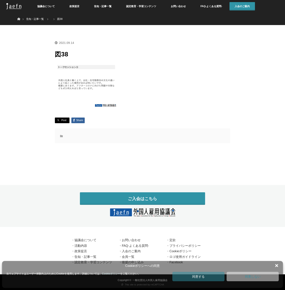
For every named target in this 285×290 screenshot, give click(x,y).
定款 (172, 240)
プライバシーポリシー (185, 245)
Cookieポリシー (111, 273)
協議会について (46, 6)
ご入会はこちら (142, 198)
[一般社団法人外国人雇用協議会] (142, 214)
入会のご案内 (242, 6)
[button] (277, 265)
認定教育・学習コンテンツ (141, 6)
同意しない (253, 276)
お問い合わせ (178, 6)
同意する (198, 276)
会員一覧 (128, 256)
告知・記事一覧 (103, 6)
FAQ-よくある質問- (211, 6)
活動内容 (80, 245)
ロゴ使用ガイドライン (185, 256)
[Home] (18, 14)
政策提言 (74, 6)
